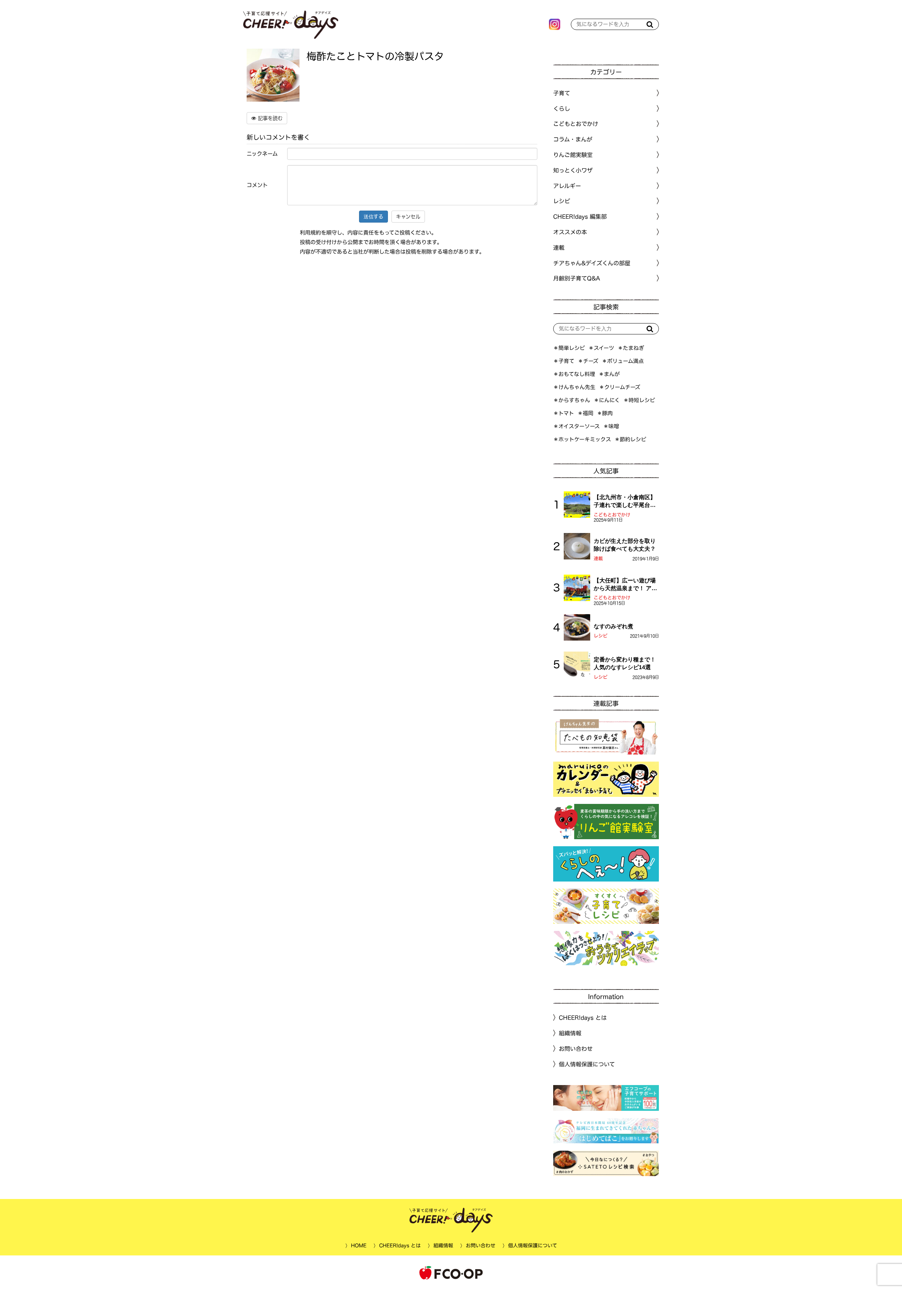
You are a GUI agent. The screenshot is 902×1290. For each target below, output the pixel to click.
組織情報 (570, 1033)
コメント (257, 185)
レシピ (600, 636)
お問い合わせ (576, 1049)
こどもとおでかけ (612, 515)
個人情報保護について (587, 1064)
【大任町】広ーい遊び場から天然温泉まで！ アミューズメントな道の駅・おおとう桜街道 (625, 585)
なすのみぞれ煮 (613, 626)
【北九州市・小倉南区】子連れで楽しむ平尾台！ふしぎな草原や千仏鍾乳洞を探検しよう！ (625, 501)
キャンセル (408, 216)
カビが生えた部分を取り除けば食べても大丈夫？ (625, 545)
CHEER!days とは (583, 1018)
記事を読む (269, 118)
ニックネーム (262, 153)
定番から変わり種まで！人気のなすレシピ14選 (625, 663)
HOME (358, 1245)
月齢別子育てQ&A (576, 278)
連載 (558, 247)
